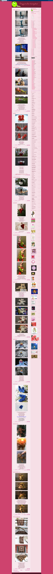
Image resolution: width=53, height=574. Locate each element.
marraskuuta (33, 39)
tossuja (33, 67)
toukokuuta (33, 44)
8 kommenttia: (28, 174)
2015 (32, 49)
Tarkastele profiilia (34, 13)
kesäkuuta (33, 43)
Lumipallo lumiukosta (16, 177)
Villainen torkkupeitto (16, 516)
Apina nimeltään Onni (16, 472)
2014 (32, 50)
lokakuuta (33, 40)
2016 (32, 48)
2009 (32, 54)
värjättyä (33, 85)
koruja (32, 68)
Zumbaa (33, 78)
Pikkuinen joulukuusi (34, 33)
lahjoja (32, 65)
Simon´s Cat (15, 282)
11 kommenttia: (28, 336)
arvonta (33, 81)
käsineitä (33, 72)
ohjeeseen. (23, 295)
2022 (32, 23)
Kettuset (14, 113)
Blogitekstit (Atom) (17, 571)
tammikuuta (33, 47)
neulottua (27, 145)
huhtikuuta (33, 45)
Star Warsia (33, 83)
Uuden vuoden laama (16, 9)
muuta (32, 70)
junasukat (22, 142)
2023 (32, 22)
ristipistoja (33, 88)
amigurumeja (25, 65)
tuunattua (33, 86)
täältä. (23, 379)
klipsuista (33, 76)
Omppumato (35, 9)
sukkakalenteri (33, 77)
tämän (17, 109)
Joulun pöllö (15, 147)
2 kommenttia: (28, 200)
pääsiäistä (33, 69)
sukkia (29, 145)
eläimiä (27, 65)
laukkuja (33, 84)
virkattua (29, 65)
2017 (32, 27)
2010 (32, 53)
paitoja (32, 74)
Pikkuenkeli (15, 339)
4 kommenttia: (28, 232)
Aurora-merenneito (16, 67)
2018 (32, 26)
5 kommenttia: (28, 568)
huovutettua (33, 75)
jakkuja (32, 79)
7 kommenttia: (28, 381)
